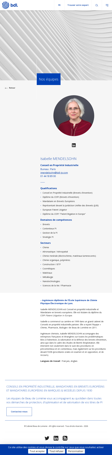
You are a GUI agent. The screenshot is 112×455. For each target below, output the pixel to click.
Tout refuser (56, 451)
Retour (12, 87)
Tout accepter (37, 451)
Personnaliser (75, 451)
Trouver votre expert (78, 5)
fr (59, 5)
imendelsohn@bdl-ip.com (54, 172)
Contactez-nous (19, 411)
